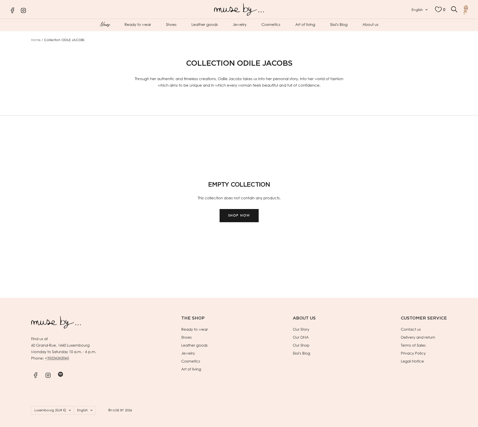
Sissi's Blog (339, 24)
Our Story (301, 329)
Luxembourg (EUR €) (50, 410)
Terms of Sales (413, 345)
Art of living (305, 24)
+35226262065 (57, 358)
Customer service (424, 318)
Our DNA (301, 337)
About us (370, 24)
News (105, 24)
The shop (193, 318)
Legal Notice (412, 361)
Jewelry (239, 24)
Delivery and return (418, 337)
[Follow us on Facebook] (35, 374)
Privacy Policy (413, 353)
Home (36, 40)
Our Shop (301, 345)
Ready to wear (137, 24)
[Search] (454, 9)
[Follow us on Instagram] (48, 374)
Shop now (239, 215)
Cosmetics (270, 24)
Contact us (411, 329)
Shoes (171, 24)
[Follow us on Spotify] (60, 374)
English (417, 9)
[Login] (465, 10)
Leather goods (204, 24)
